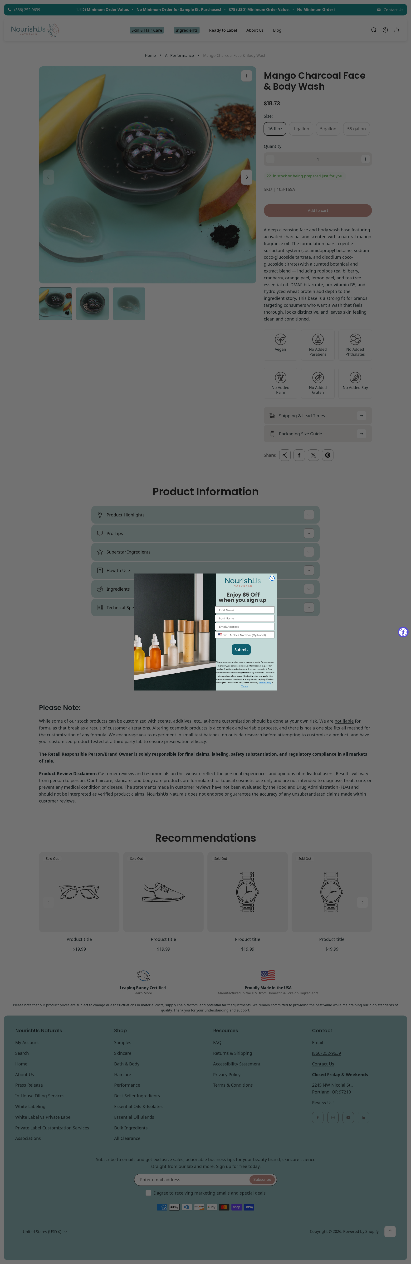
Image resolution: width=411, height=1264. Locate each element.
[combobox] (221, 635)
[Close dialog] (272, 578)
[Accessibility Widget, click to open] (403, 632)
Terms (244, 686)
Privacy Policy (265, 683)
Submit (241, 649)
